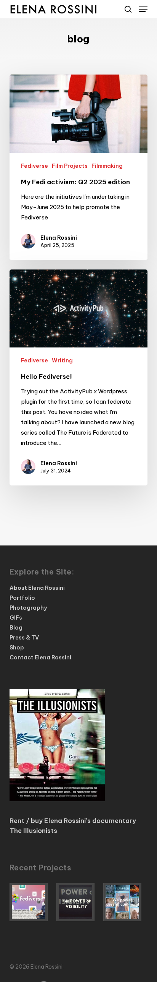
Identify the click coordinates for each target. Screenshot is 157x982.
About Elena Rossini (37, 587)
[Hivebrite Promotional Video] (125, 902)
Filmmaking (107, 165)
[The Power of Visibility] (78, 902)
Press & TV (24, 637)
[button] (143, 9)
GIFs (16, 617)
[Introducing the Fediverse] (32, 902)
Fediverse (34, 165)
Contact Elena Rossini (40, 657)
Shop (17, 647)
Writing (62, 360)
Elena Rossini (58, 237)
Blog (16, 627)
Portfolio (22, 597)
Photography (28, 607)
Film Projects (70, 165)
